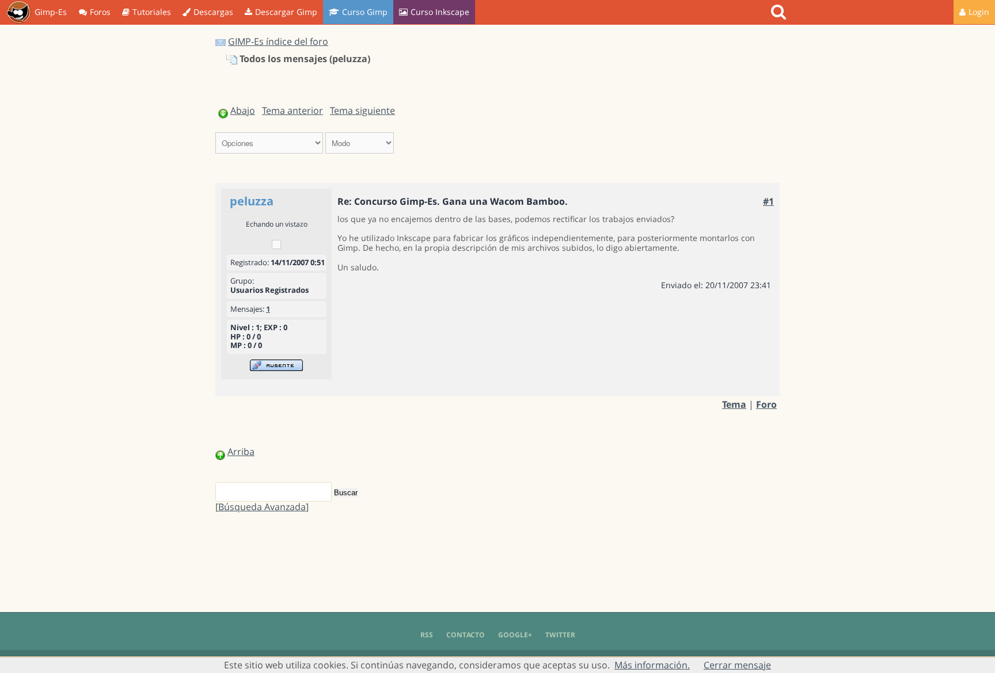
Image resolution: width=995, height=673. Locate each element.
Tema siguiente (362, 110)
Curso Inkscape (440, 11)
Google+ (515, 635)
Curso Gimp (365, 11)
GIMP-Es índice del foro (278, 41)
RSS (426, 635)
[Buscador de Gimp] (780, 12)
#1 (768, 201)
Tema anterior (292, 110)
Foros (100, 11)
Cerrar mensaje (737, 665)
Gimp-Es (51, 11)
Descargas (213, 11)
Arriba (241, 451)
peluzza (252, 201)
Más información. (652, 665)
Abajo (242, 110)
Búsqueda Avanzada (262, 506)
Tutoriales (151, 11)
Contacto (465, 635)
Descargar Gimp (286, 11)
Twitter (560, 635)
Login (979, 11)
